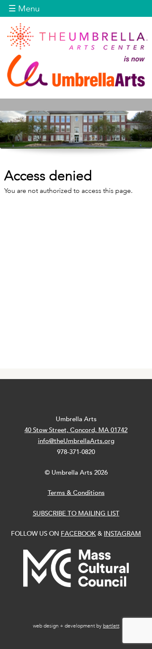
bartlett (111, 626)
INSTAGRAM (122, 533)
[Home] (76, 54)
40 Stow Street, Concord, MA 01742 (76, 430)
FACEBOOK (78, 533)
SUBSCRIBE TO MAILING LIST (76, 513)
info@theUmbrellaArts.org (76, 441)
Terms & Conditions (76, 493)
